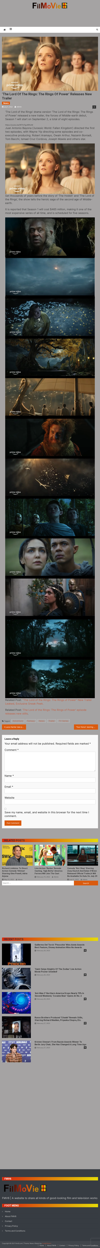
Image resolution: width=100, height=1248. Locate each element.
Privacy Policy (11, 1226)
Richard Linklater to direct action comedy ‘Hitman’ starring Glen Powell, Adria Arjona (15, 872)
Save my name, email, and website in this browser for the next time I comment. (47, 814)
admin (19, 107)
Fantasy (31, 721)
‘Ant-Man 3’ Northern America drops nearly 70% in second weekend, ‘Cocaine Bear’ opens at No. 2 (59, 994)
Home (7, 1211)
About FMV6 (10, 1216)
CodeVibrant (46, 1243)
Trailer (52, 721)
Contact (8, 1221)
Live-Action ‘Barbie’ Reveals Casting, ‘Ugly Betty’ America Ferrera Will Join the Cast (48, 871)
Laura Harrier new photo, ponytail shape (15, 727)
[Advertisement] (50, 18)
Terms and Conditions (15, 1231)
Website (9, 797)
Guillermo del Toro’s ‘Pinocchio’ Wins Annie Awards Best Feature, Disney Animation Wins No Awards (60, 946)
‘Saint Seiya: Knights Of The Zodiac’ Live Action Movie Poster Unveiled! (58, 970)
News (6, 103)
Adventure (18, 721)
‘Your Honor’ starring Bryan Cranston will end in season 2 (87, 727)
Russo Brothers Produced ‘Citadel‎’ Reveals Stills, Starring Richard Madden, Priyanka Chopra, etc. (59, 1018)
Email (9, 786)
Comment (12, 749)
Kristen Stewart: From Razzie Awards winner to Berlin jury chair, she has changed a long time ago (60, 1043)
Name (9, 775)
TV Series (63, 721)
